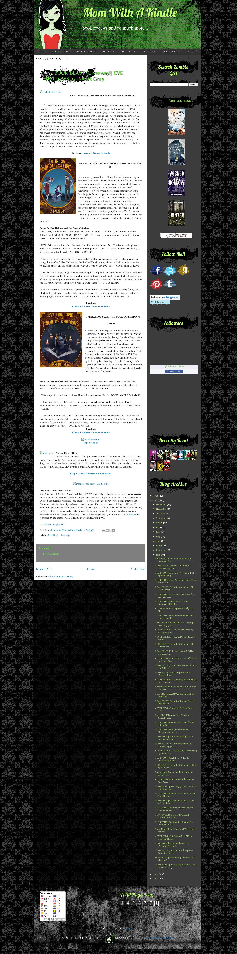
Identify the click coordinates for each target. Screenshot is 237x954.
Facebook (93, 473)
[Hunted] (176, 225)
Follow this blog (174, 371)
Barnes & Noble (101, 153)
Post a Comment (51, 553)
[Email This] (103, 530)
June (158, 532)
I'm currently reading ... (181, 100)
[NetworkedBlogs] (174, 366)
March (159, 546)
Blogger (128, 928)
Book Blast (52, 535)
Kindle (75, 306)
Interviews (128, 52)
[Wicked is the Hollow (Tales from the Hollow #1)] (176, 195)
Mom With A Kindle (130, 12)
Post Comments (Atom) (61, 576)
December (161, 504)
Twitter (81, 473)
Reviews (108, 52)
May (158, 536)
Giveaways (149, 52)
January (160, 555)
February (161, 550)
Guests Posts (172, 52)
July (158, 527)
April (158, 541)
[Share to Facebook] (113, 530)
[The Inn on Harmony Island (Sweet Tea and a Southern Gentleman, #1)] (176, 134)
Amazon (86, 153)
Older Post (138, 569)
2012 (156, 879)
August (159, 523)
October (160, 514)
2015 (156, 496)
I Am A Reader (128, 514)
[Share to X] (110, 530)
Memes (193, 52)
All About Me (61, 52)
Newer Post (44, 569)
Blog (72, 473)
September (161, 518)
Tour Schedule (91, 442)
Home (42, 52)
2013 (156, 874)
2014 (156, 500)
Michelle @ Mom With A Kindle (66, 530)
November (161, 509)
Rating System (86, 52)
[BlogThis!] (107, 530)
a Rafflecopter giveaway (53, 524)
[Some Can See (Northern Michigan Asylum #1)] (176, 164)
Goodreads (105, 473)
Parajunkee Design (161, 938)
